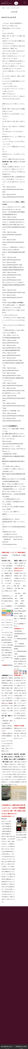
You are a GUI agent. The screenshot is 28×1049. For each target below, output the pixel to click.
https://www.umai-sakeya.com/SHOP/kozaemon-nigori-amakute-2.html (13, 398)
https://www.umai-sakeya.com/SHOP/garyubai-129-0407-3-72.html (12, 297)
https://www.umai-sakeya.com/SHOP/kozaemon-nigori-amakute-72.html (13, 405)
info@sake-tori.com (12, 544)
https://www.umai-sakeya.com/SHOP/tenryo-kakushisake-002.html (12, 234)
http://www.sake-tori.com (16, 536)
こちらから (5, 555)
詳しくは (18, 583)
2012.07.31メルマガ (9, 17)
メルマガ (24, 548)
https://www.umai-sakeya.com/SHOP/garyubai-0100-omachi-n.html (12, 189)
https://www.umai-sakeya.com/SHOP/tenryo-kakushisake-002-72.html (13, 242)
